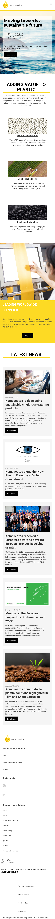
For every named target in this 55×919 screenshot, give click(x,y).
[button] (51, 4)
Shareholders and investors (12, 763)
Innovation (6, 825)
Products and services (11, 820)
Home (5, 810)
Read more (10, 55)
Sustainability (7, 831)
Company (27, 336)
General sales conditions (11, 851)
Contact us (22, 911)
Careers (5, 770)
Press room (7, 836)
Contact (5, 846)
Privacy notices (23, 894)
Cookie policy (23, 903)
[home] (13, 4)
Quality (5, 841)
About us (6, 755)
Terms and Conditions (26, 886)
